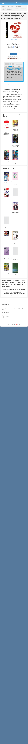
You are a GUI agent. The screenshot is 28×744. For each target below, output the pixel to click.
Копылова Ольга (16, 41)
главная (3, 308)
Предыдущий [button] (6, 64)
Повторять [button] (19, 66)
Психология (18, 6)
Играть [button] (8, 64)
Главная (3, 6)
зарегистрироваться (15, 295)
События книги (14, 49)
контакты (11, 308)
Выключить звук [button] (8, 66)
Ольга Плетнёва (17, 44)
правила (20, 308)
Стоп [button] (13, 64)
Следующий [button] (10, 64)
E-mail (7, 316)
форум (7, 308)
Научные (12, 6)
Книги (8, 6)
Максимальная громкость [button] (13, 66)
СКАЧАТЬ (14, 54)
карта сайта (16, 308)
